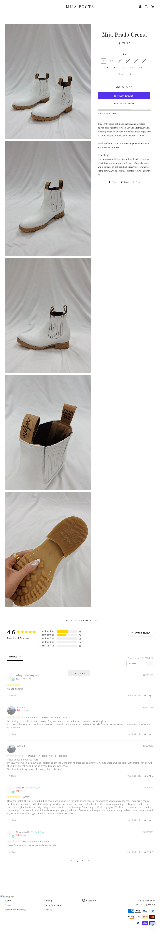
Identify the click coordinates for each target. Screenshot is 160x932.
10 (140, 68)
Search (8, 900)
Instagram (90, 900)
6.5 (128, 61)
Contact (8, 905)
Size (124, 54)
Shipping (48, 900)
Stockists (48, 909)
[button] (146, 695)
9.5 (132, 68)
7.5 (144, 61)
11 (129, 74)
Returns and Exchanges (16, 909)
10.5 (120, 74)
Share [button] (13, 695)
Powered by (140, 658)
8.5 (116, 68)
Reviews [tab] (13, 656)
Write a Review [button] (142, 632)
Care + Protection (52, 905)
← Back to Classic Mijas (80, 621)
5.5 (112, 61)
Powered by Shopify (145, 904)
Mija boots (80, 7)
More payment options (124, 103)
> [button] (88, 860)
